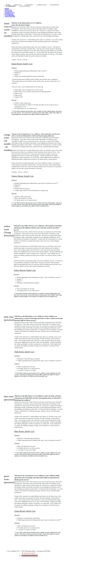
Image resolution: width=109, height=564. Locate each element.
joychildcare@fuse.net (29, 556)
